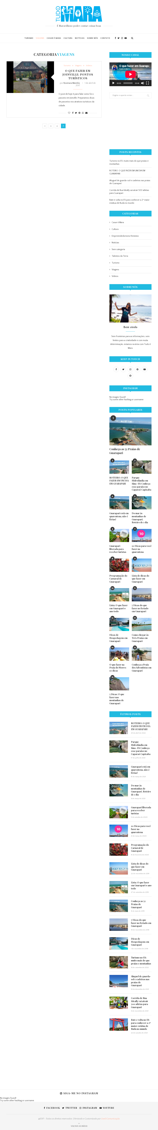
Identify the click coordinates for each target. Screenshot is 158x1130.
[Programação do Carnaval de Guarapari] (119, 565)
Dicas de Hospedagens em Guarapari (118, 637)
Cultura (68, 38)
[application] (130, 74)
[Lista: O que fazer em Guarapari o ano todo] (119, 594)
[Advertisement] (130, 124)
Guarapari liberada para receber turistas (117, 548)
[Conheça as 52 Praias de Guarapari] (130, 431)
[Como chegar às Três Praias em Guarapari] (142, 624)
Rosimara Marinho (72, 83)
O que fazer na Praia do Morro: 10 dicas (117, 667)
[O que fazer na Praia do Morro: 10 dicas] (119, 654)
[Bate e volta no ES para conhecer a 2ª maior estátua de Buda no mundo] (118, 1024)
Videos (89, 65)
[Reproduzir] (113, 83)
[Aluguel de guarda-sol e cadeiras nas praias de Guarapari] (118, 981)
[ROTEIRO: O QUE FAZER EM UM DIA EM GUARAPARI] (119, 467)
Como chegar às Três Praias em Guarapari (140, 637)
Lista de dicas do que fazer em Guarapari (140, 578)
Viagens (40, 38)
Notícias (80, 38)
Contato (105, 38)
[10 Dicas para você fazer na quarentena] (142, 535)
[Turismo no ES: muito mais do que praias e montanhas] (118, 962)
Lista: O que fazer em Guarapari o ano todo (118, 608)
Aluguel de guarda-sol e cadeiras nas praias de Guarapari (141, 981)
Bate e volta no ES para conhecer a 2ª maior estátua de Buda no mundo (141, 1024)
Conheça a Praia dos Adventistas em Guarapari (141, 667)
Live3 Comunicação (110, 1119)
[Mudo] (142, 83)
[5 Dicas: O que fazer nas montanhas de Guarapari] (119, 683)
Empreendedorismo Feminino (125, 236)
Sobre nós (92, 38)
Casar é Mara (54, 38)
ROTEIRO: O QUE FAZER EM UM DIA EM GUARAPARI (119, 480)
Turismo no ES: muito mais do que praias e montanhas (141, 960)
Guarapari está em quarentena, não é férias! (119, 516)
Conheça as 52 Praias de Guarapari (124, 451)
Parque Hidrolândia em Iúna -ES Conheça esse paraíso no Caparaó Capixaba (141, 483)
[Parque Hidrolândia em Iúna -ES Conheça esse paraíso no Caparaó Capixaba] (142, 467)
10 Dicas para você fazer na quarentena (142, 548)
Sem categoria (118, 249)
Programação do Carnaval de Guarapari (118, 578)
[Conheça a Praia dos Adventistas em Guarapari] (142, 654)
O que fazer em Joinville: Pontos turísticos (77, 74)
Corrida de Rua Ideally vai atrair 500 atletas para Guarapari (139, 1003)
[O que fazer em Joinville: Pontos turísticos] (30, 77)
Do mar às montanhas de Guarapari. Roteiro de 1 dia (140, 518)
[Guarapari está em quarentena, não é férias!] (119, 503)
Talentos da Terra (120, 256)
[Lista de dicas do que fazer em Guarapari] (142, 565)
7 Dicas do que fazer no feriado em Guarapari (140, 608)
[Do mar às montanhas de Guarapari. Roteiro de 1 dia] (142, 503)
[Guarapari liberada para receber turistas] (119, 535)
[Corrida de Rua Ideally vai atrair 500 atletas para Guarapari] (118, 1003)
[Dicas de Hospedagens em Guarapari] (119, 624)
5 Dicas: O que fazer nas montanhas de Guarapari (116, 699)
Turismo (28, 38)
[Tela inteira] (147, 83)
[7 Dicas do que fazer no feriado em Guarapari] (142, 594)
